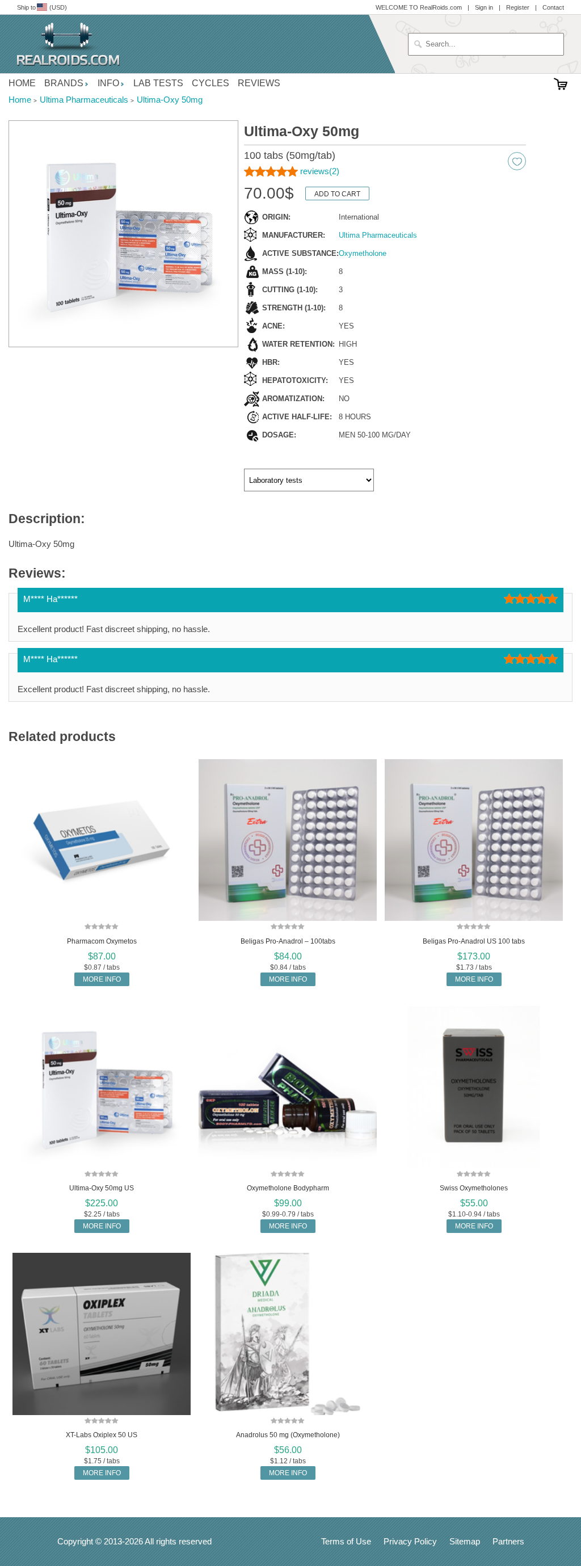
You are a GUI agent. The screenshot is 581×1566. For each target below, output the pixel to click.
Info (108, 83)
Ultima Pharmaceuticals (378, 235)
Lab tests (158, 83)
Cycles (210, 83)
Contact (553, 7)
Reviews (259, 83)
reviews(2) (319, 171)
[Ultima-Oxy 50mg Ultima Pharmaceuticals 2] (123, 234)
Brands (63, 83)
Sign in (484, 7)
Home (22, 83)
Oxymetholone (362, 253)
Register (517, 7)
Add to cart (337, 194)
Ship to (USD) (42, 7)
